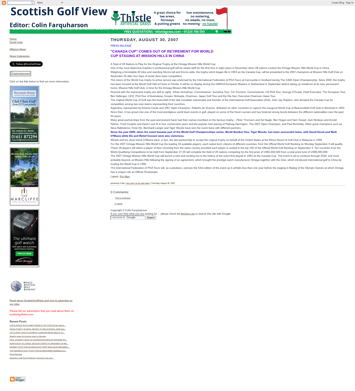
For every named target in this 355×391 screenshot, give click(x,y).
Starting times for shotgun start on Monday (28, 336)
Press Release (16, 354)
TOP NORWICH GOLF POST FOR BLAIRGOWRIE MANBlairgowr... (38, 351)
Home (13, 38)
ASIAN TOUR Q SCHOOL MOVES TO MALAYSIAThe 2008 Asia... (38, 329)
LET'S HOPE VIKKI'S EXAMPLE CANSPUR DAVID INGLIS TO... (37, 333)
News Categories (20, 56)
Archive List (188, 213)
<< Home (118, 204)
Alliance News (18, 49)
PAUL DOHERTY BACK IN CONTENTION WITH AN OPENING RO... (38, 340)
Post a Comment (122, 198)
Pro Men (125, 176)
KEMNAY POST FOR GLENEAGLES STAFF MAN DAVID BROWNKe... (40, 347)
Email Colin (16, 42)
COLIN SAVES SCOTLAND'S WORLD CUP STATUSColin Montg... (38, 325)
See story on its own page (138, 183)
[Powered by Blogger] (18, 381)
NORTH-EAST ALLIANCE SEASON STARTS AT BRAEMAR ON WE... (39, 344)
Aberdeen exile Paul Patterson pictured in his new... (32, 358)
